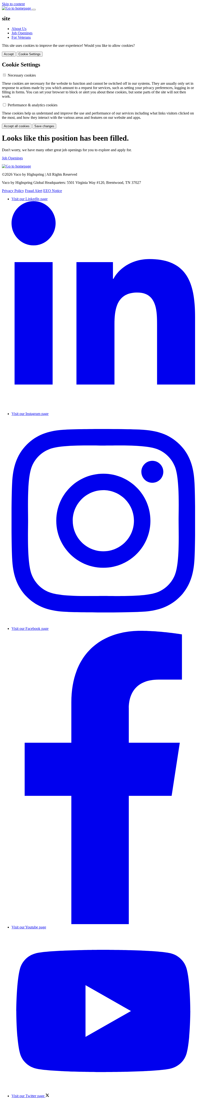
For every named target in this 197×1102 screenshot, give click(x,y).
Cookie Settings (29, 54)
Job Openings (22, 33)
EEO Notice (52, 191)
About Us (19, 29)
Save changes (44, 126)
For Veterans (21, 37)
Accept (9, 54)
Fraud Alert (33, 191)
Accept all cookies (17, 126)
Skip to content (13, 4)
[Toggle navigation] (34, 9)
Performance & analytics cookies (32, 105)
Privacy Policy (13, 191)
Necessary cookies (22, 75)
